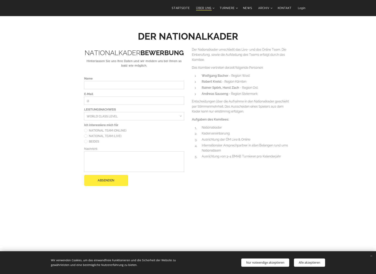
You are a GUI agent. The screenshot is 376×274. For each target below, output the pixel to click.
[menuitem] (182, 8)
